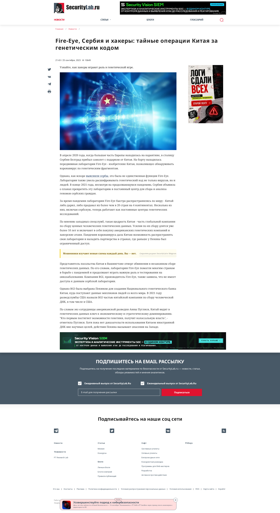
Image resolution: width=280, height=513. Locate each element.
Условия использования (180, 489)
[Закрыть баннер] (175, 500)
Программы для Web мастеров (155, 466)
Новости (59, 19)
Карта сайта (208, 489)
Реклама (118, 499)
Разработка (146, 471)
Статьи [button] (104, 19)
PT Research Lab (61, 457)
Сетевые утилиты (149, 453)
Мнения (101, 449)
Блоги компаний (105, 472)
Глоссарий (196, 19)
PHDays (188, 443)
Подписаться (182, 392)
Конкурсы (102, 453)
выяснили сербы (97, 176)
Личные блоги (104, 467)
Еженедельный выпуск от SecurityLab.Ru (171, 383)
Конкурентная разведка (152, 462)
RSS (197, 489)
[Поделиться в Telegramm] (49, 84)
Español (221, 489)
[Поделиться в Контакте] (49, 77)
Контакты (68, 489)
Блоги (150, 19)
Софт (144, 443)
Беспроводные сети (150, 457)
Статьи (101, 443)
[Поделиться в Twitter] (49, 69)
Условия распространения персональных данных (143, 489)
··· (224, 13)
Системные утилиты (150, 449)
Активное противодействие (154, 475)
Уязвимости (60, 452)
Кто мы (56, 489)
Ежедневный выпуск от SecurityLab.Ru (107, 383)
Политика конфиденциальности (102, 489)
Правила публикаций (107, 476)
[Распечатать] (49, 91)
